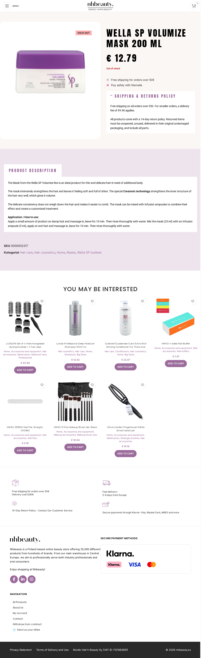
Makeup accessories (65, 434)
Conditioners (122, 351)
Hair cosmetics (44, 252)
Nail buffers (183, 351)
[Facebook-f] (14, 579)
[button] (150, 96)
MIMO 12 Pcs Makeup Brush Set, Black (75, 427)
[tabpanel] (100, 204)
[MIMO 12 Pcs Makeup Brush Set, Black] (75, 401)
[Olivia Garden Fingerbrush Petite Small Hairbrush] (125, 401)
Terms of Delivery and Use (52, 649)
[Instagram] (32, 579)
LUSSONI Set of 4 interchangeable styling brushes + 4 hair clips (25, 345)
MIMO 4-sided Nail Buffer (176, 343)
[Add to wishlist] (41, 301)
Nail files (32, 438)
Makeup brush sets (87, 434)
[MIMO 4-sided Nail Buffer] (176, 318)
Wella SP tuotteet (89, 252)
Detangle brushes (130, 438)
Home (61, 252)
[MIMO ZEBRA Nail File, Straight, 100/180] (25, 401)
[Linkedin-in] (23, 579)
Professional (25, 357)
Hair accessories (132, 440)
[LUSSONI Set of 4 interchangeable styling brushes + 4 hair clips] (25, 318)
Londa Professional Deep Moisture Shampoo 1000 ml (75, 345)
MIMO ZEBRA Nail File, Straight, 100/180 (25, 429)
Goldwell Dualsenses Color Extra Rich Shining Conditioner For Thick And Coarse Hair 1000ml (126, 347)
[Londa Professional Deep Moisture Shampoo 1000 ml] (75, 318)
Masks (71, 252)
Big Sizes (81, 354)
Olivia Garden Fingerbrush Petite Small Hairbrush (125, 429)
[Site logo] (100, 5)
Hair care (26, 252)
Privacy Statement (21, 649)
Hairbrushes (23, 354)
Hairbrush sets (39, 354)
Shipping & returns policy (145, 96)
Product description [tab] (33, 170)
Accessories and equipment (26, 351)
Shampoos (70, 354)
